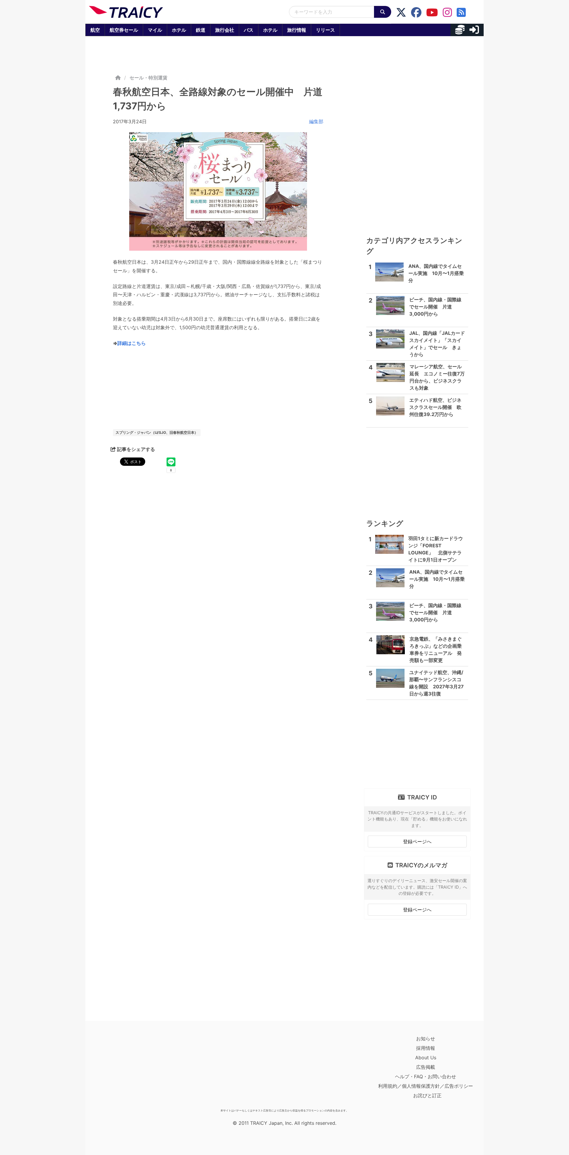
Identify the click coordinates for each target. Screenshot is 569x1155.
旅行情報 (296, 30)
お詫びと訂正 (427, 1095)
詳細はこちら (131, 343)
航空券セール (124, 30)
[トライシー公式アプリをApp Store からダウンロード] (123, 1070)
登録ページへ (417, 841)
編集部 (316, 121)
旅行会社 (224, 30)
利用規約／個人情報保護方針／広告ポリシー (425, 1086)
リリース (325, 30)
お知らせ (425, 1039)
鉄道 (200, 30)
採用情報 (425, 1048)
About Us (425, 1057)
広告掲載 (425, 1067)
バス (248, 30)
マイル (155, 30)
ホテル (179, 30)
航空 (95, 30)
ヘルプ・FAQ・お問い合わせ (425, 1076)
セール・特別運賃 (148, 78)
